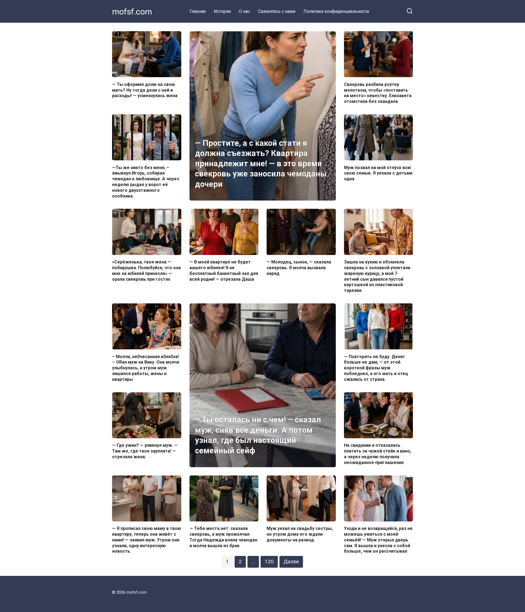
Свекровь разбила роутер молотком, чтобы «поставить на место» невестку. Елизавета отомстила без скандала (378, 93)
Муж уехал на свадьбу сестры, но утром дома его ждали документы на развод (300, 534)
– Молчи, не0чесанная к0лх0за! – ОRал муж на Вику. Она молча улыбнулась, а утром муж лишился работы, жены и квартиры (145, 368)
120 (269, 561)
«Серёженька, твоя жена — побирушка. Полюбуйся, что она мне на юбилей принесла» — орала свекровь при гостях (146, 270)
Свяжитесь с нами (276, 11)
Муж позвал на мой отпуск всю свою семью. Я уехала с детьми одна (378, 173)
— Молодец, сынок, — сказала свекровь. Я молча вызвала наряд (299, 267)
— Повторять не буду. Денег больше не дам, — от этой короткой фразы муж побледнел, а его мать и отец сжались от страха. (376, 368)
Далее (291, 561)
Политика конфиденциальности (336, 11)
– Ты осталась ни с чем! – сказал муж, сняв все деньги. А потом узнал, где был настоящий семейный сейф (258, 435)
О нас (244, 11)
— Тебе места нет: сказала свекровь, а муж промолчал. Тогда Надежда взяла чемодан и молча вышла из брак (223, 537)
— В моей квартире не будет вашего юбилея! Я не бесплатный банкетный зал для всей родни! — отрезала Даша (223, 270)
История (222, 11)
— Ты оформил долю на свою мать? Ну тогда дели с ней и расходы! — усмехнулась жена (144, 90)
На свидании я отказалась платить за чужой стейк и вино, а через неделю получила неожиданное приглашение (377, 454)
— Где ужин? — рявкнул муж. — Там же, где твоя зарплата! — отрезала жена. (145, 451)
